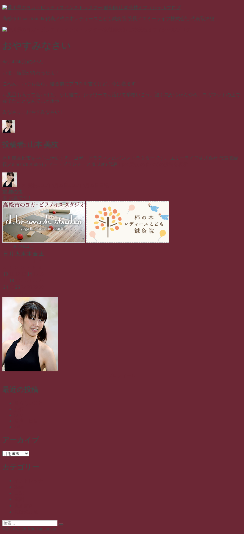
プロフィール (122, 375)
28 (29, 287)
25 (11, 287)
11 (11, 274)
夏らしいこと (28, 403)
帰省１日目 (26, 420)
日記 (104, 185)
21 (29, 280)
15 (35, 274)
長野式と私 (26, 511)
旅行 (19, 409)
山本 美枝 (27, 185)
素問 (19, 499)
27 (23, 287)
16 (41, 274)
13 (23, 274)
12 (17, 274)
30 (41, 287)
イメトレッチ (28, 480)
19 (17, 280)
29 (35, 287)
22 (35, 280)
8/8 (17, 426)
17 (5, 280)
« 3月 (7, 293)
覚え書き (23, 505)
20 (23, 280)
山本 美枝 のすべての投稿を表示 (153, 164)
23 (41, 280)
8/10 (18, 415)
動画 (19, 486)
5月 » (22, 293)
